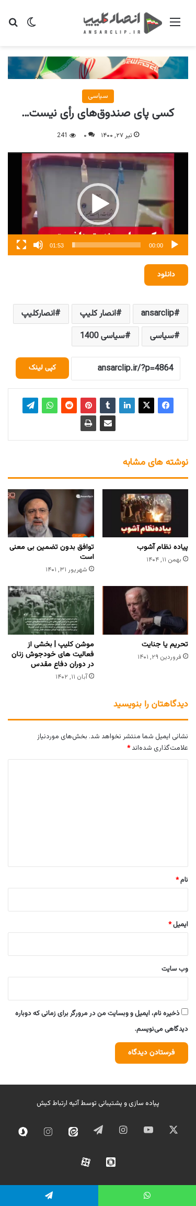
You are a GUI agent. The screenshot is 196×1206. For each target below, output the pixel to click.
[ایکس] (146, 405)
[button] (98, 204)
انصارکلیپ (38, 313)
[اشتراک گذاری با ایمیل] (108, 423)
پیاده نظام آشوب (162, 547)
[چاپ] (88, 423)
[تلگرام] (30, 405)
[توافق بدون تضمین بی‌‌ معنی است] (51, 513)
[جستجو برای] (13, 27)
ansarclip (157, 313)
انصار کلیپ (98, 313)
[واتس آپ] (49, 405)
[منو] (175, 27)
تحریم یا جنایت (165, 644)
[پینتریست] (88, 405)
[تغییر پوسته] (31, 27)
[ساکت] (38, 245)
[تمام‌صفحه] (21, 245)
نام (182, 880)
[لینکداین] (127, 405)
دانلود (166, 274)
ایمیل (178, 924)
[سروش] (23, 1131)
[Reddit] (69, 405)
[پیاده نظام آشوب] (145, 513)
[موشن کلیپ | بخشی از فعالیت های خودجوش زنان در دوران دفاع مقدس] (51, 610)
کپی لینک (42, 368)
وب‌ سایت (175, 969)
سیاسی (98, 96)
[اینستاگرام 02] (48, 1131)
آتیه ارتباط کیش (58, 1103)
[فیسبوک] (166, 405)
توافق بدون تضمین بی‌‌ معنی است (51, 552)
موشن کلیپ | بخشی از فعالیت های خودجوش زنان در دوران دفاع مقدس (52, 654)
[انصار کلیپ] (123, 23)
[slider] (106, 244)
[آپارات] (85, 1162)
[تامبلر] (108, 405)
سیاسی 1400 (102, 336)
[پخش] (174, 245)
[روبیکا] (110, 1162)
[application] (98, 203)
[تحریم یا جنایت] (145, 610)
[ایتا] (73, 1131)
